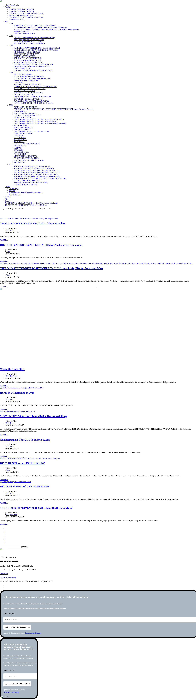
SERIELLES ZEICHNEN (23, 127)
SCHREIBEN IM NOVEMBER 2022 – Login (26, 13)
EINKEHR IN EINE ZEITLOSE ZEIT (28, 99)
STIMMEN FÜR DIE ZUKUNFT (26, 54)
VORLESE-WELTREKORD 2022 (26, 144)
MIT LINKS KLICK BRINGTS (25, 156)
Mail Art (12, 191)
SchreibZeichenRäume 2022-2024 (21, 11)
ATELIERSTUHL (20, 140)
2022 (11, 105)
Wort (15, 376)
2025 (11, 36)
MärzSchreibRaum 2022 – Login (21, 15)
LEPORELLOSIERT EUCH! (24, 91)
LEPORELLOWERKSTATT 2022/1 (27, 115)
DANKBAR (18, 136)
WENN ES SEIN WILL (22, 117)
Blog (6, 21)
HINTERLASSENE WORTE (25, 56)
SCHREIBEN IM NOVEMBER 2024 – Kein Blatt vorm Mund (37, 48)
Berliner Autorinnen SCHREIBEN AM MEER (31, 183)
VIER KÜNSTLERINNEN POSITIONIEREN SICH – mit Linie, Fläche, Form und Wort (46, 29)
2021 (11, 164)
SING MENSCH (20, 146)
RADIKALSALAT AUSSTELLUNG (28, 58)
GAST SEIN (18, 83)
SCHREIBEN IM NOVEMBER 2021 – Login (26, 17)
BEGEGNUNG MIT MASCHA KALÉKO (29, 89)
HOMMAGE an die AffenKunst (25, 185)
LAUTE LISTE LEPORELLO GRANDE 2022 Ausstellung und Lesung (40, 123)
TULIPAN (17, 148)
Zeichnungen (13, 189)
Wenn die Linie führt (21, 32)
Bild (7, 230)
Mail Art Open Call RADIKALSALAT (28, 62)
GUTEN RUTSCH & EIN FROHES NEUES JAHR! (33, 103)
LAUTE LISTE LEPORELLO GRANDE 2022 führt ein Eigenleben (39, 119)
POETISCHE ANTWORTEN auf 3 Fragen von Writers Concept (37, 176)
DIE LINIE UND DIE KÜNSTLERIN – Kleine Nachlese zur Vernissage (40, 27)
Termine (7, 7)
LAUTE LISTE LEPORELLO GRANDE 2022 (31, 132)
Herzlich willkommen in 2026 (24, 34)
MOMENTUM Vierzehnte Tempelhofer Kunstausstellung (34, 38)
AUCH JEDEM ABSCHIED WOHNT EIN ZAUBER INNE (36, 174)
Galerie (7, 187)
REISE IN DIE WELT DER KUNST (27, 85)
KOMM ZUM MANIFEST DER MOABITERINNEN (34, 168)
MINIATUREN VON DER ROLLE (27, 52)
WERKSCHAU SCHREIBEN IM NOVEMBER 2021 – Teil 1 (37, 172)
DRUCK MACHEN (21, 129)
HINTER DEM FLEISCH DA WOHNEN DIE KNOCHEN (36, 50)
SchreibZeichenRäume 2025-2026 (21, 9)
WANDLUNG (19, 142)
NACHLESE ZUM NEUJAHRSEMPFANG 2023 (32, 97)
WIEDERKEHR (20, 154)
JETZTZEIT (18, 150)
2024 (11, 46)
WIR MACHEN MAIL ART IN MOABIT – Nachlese (33, 64)
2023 (11, 72)
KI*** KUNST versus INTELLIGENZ (28, 42)
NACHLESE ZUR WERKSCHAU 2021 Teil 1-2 (32, 166)
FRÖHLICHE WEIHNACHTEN (26, 107)
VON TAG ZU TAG (21, 152)
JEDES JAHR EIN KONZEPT (25, 113)
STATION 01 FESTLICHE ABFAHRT (28, 93)
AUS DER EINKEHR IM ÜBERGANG (29, 160)
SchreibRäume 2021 (16, 19)
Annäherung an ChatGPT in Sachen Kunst (29, 40)
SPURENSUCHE (20, 125)
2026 (11, 23)
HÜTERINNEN (20, 138)
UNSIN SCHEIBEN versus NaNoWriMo (29, 76)
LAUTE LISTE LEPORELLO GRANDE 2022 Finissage (35, 121)
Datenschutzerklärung (8, 577)
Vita (6, 199)
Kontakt (7, 201)
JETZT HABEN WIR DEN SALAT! (27, 60)
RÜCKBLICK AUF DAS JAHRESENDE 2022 (31, 101)
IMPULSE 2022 (20, 162)
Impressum (4, 574)
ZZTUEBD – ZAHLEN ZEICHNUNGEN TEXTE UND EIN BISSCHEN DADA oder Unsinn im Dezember (54, 109)
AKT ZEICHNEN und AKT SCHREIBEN (29, 44)
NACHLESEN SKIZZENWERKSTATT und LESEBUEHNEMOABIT (40, 178)
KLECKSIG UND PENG (23, 134)
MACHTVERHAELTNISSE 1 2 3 (26, 180)
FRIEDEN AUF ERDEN (23, 74)
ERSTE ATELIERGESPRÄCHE (26, 81)
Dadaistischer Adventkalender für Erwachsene (25, 193)
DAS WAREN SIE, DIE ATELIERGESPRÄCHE (32, 78)
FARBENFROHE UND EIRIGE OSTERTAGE (31, 66)
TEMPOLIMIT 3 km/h (22, 68)
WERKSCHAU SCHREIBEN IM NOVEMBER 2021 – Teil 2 (37, 170)
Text (11, 230)
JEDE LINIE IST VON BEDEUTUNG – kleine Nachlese (35, 25)
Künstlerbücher (14, 195)
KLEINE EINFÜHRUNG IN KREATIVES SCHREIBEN (35, 87)
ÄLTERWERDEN (20, 111)
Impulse (7, 197)
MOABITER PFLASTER (23, 95)
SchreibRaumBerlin (12, 5)
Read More (4, 240)
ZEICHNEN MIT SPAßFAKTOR (26, 158)
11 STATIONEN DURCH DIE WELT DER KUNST (33, 70)
